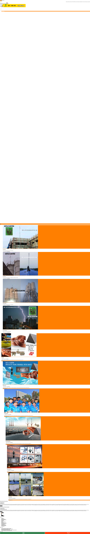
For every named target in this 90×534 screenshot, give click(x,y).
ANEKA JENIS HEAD (3, 519)
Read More (1, 511)
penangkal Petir (2, 503)
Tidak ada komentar (2, 508)
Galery (2, 521)
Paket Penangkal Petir (3, 8)
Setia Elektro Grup (3, 524)
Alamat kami (2, 10)
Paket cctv (2, 9)
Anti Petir (2, 520)
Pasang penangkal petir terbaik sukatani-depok (6, 530)
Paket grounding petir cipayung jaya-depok (6, 528)
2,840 (2, 515)
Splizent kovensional (3, 525)
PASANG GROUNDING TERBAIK (3, 509)
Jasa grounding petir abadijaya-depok (5, 529)
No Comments (8, 251)
